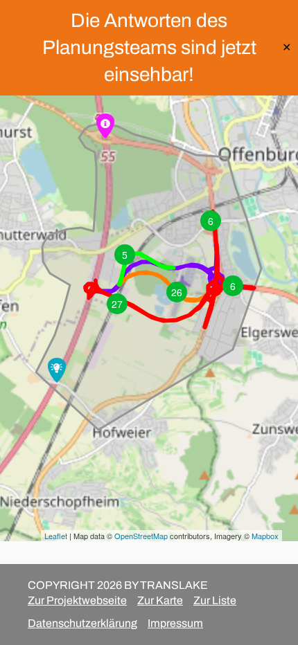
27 (117, 304)
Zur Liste (214, 600)
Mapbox (265, 535)
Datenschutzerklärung (82, 623)
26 (176, 292)
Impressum (175, 623)
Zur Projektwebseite (77, 600)
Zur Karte (160, 600)
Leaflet (55, 535)
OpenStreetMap (141, 535)
